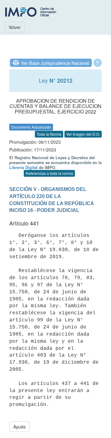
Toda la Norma (49, 134)
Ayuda (19, 427)
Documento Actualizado (31, 127)
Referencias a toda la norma (49, 173)
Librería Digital (23, 167)
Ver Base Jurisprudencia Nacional (55, 63)
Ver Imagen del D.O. (83, 134)
